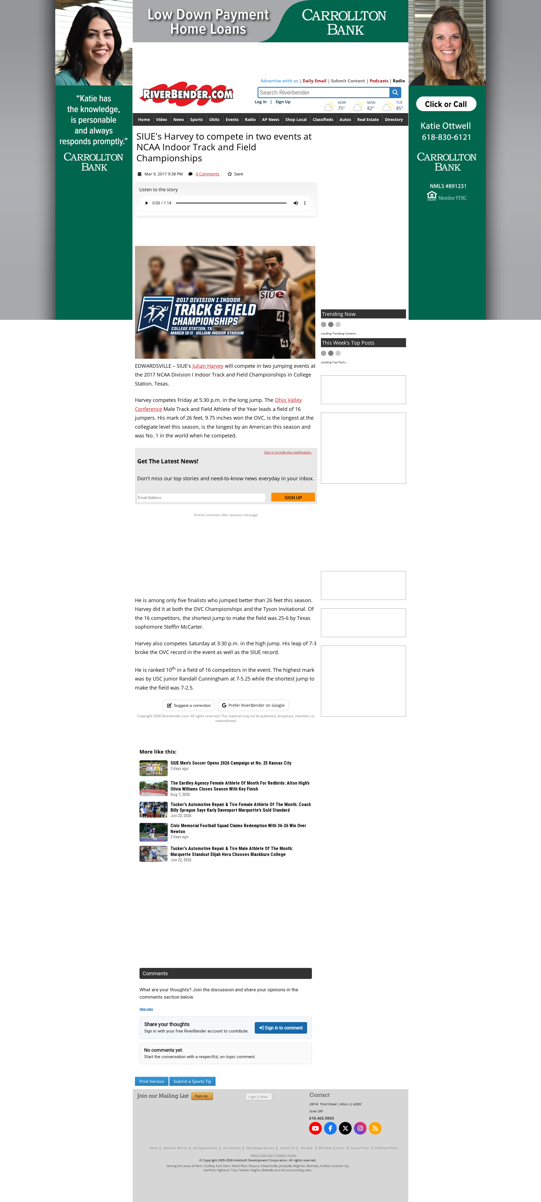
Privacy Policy (359, 1148)
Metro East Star (262, 1155)
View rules (146, 1009)
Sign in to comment (283, 1028)
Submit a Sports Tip (192, 1081)
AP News (270, 119)
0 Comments (207, 174)
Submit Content (348, 80)
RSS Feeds (325, 1148)
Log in (261, 101)
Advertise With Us (175, 1148)
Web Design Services (260, 1148)
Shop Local (296, 119)
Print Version (151, 1081)
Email (264, 1097)
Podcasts (379, 80)
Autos (345, 119)
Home (144, 119)
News (178, 119)
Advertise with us (279, 80)
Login (252, 1097)
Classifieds (323, 119)
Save (238, 174)
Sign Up (283, 101)
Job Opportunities (205, 1148)
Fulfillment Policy (386, 1148)
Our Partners (232, 1148)
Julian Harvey (207, 365)
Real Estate (368, 119)
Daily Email (315, 80)
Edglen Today (286, 1155)
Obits (214, 119)
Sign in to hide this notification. (288, 452)
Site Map (306, 1148)
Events (232, 119)
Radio (399, 80)
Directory (394, 119)
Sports (196, 119)
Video (161, 119)
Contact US (287, 1148)
